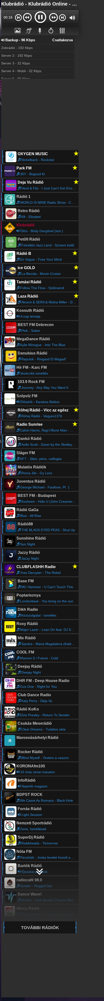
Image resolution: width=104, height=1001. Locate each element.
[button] (18, 17)
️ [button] (51, 30)
